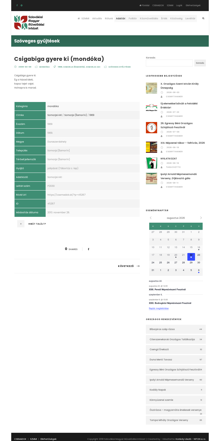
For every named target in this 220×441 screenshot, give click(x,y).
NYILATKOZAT (169, 158)
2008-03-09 (25, 67)
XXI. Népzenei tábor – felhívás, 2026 (183, 143)
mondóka (44, 67)
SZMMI (170, 5)
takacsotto (173, 167)
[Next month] (201, 218)
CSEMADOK (158, 5)
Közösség (176, 18)
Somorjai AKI (93, 67)
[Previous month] (151, 218)
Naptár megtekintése (159, 308)
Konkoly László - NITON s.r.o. (191, 439)
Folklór (133, 18)
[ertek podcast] (21, 5)
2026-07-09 (173, 132)
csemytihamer (174, 96)
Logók (179, 5)
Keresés (150, 57)
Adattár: (121, 18)
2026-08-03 (173, 92)
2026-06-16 (173, 147)
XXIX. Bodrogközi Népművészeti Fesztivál (170, 302)
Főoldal (145, 5)
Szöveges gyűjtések (120, 67)
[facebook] (17, 5)
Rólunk (109, 18)
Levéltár (190, 18)
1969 (60, 67)
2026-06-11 (173, 183)
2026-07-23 (173, 112)
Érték (164, 18)
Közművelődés (149, 18)
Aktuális (97, 18)
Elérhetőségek (193, 5)
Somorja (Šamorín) (74, 67)
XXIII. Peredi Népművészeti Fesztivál (167, 289)
